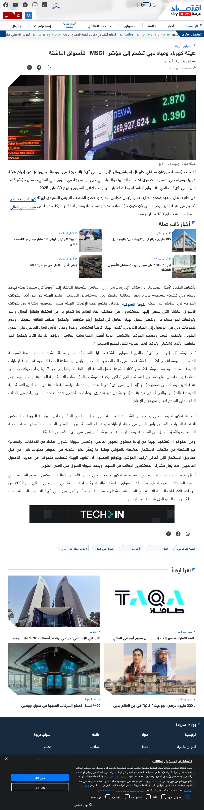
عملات (147, 34)
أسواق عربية (42, 734)
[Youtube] (15, 5)
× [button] (6, 758)
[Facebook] (6, 5)
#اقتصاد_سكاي (192, 34)
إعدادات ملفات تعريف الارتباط (130, 790)
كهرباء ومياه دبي (23, 198)
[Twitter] (25, 5)
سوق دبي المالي (23, 206)
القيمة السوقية (134, 303)
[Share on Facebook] (39, 68)
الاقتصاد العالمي (100, 25)
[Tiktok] (45, 5)
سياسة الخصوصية (105, 790)
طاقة (96, 734)
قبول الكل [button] (40, 777)
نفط (145, 746)
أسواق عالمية (186, 746)
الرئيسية (192, 25)
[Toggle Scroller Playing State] (3, 34)
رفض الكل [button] (40, 787)
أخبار (145, 734)
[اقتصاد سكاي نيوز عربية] (180, 11)
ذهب (47, 746)
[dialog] (102, 782)
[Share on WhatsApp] (48, 68)
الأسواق (130, 25)
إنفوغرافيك (42, 25)
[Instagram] (35, 5)
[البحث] (28, 15)
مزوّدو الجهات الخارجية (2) (116, 776)
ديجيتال (17, 25)
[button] (56, 5)
